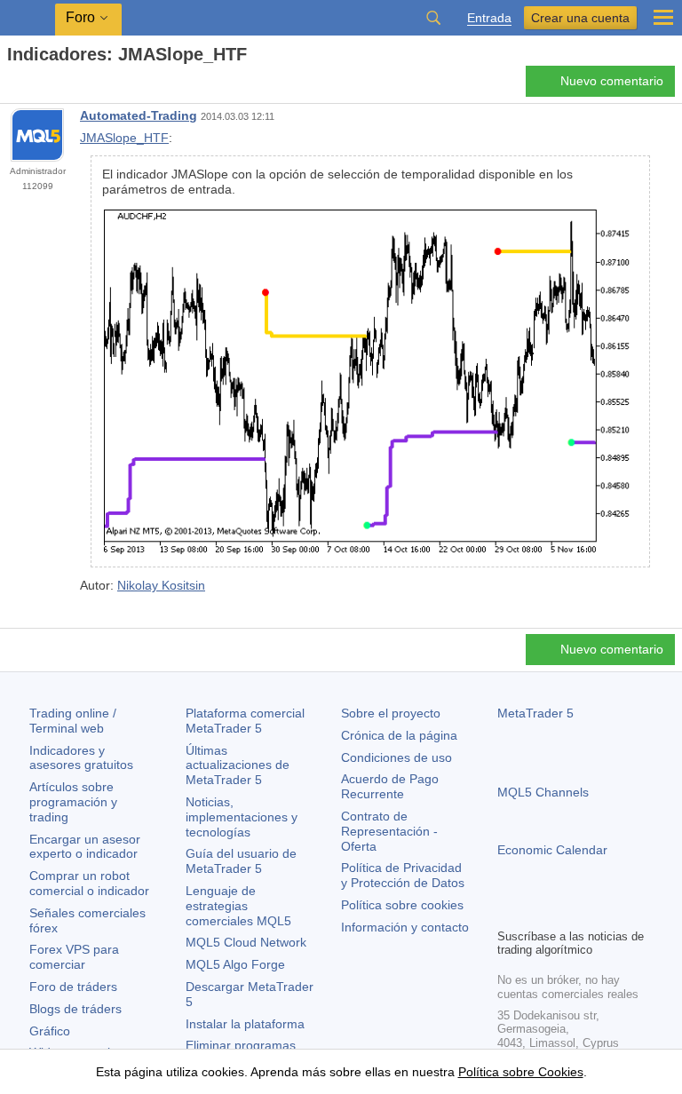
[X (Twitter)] (564, 912)
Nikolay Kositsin (161, 585)
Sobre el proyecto (390, 713)
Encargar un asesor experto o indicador (84, 846)
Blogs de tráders (75, 1009)
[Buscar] (433, 17)
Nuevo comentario (611, 81)
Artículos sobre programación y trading (73, 802)
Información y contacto (405, 927)
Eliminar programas (241, 1045)
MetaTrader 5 (535, 713)
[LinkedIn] (621, 912)
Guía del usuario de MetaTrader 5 (241, 861)
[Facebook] (508, 912)
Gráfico (49, 1031)
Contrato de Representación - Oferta (389, 831)
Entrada (489, 18)
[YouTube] (593, 912)
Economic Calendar (552, 850)
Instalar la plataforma (245, 1024)
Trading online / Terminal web (72, 720)
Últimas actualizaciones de (237, 765)
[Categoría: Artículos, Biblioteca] (34, 86)
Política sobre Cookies (520, 1072)
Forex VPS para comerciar (74, 956)
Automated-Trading (138, 115)
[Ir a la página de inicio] (12, 85)
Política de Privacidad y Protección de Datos (402, 875)
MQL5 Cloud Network (246, 942)
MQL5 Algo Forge (235, 964)
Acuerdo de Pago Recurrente (390, 786)
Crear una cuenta (580, 18)
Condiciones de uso (396, 757)
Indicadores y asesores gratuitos (81, 758)
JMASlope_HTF (124, 138)
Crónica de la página (399, 735)
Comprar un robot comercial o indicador (89, 883)
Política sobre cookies (402, 905)
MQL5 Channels (543, 792)
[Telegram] (536, 912)
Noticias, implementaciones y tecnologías (241, 817)
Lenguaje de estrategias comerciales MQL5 (238, 906)
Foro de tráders (73, 986)
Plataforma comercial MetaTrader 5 (245, 720)
